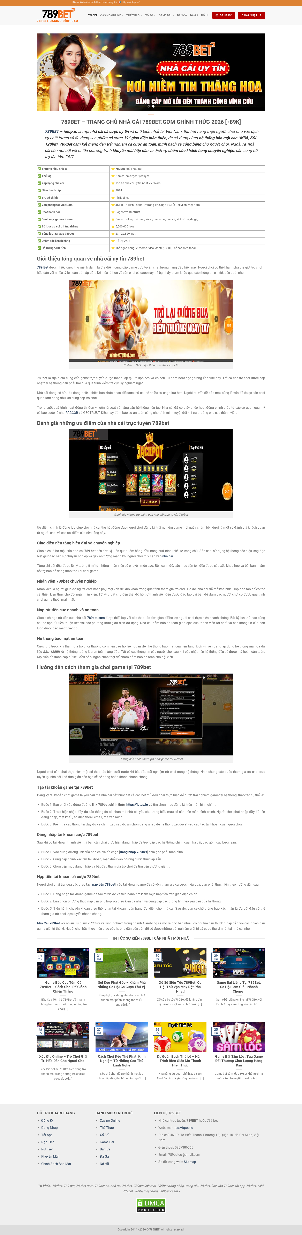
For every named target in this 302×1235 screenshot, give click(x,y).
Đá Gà (194, 15)
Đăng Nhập (49, 1128)
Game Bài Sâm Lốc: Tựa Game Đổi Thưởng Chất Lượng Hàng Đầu (239, 1061)
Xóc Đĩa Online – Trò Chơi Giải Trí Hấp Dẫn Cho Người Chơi (63, 1059)
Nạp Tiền (47, 1142)
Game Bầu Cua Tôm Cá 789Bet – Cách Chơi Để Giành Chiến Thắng (63, 987)
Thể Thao (132, 15)
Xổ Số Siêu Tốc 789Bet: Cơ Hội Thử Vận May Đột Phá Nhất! (180, 987)
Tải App (47, 1135)
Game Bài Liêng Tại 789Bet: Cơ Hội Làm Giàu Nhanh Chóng (239, 987)
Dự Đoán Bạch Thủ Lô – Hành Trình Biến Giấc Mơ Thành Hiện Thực (180, 1061)
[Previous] (46, 72)
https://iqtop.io (137, 805)
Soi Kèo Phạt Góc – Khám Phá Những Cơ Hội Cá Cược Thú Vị (122, 985)
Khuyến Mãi (50, 1156)
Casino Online (110, 15)
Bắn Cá (182, 15)
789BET (93, 15)
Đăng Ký (47, 1121)
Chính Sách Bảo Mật (56, 1164)
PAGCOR (72, 413)
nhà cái (167, 556)
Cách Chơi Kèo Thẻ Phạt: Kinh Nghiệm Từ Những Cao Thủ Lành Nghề (122, 1061)
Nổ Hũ (205, 15)
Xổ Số (149, 15)
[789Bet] (57, 15)
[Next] (255, 72)
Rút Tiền (47, 1149)
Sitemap (190, 1162)
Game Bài (165, 15)
